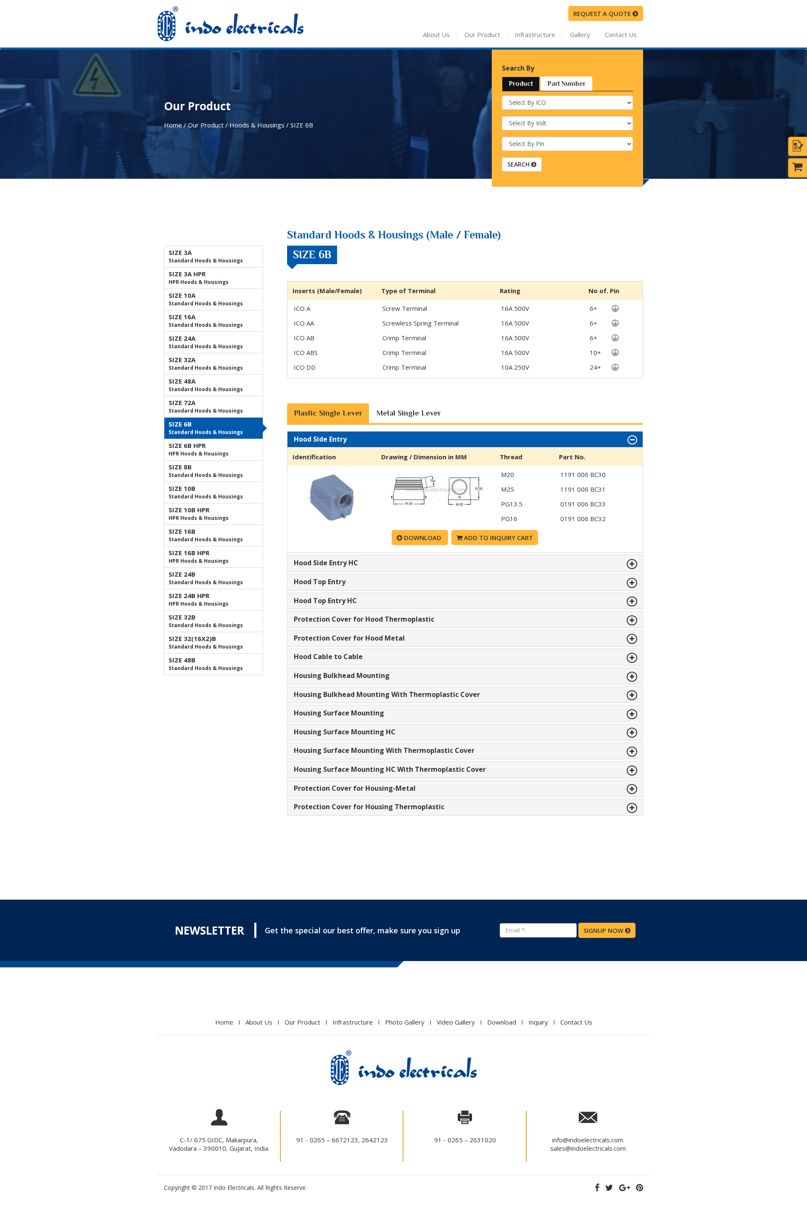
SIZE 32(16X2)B (206, 642)
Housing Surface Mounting (339, 713)
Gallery (580, 34)
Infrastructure (535, 34)
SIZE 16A (206, 320)
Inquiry (538, 1022)
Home (224, 1022)
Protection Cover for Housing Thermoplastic (369, 807)
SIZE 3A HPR (199, 278)
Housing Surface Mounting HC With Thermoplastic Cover (390, 769)
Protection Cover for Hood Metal (349, 638)
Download (422, 537)
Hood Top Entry (319, 582)
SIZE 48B (206, 664)
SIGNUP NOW (604, 930)
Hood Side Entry (320, 439)
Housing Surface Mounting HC (345, 732)
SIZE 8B (206, 471)
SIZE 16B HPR (199, 556)
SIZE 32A (206, 363)
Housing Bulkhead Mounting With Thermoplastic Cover (387, 695)
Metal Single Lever (409, 413)
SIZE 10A (206, 299)
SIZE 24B (206, 578)
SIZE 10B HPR (199, 514)
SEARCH (519, 164)
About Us (436, 34)
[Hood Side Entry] (331, 522)
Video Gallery (456, 1022)
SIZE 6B (206, 428)
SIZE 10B (206, 492)
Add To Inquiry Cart (497, 537)
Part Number (566, 83)
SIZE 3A (206, 256)
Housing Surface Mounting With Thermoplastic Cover (384, 751)
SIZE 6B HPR (199, 449)
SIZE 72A (206, 406)
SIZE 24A (206, 342)
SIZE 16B (206, 535)
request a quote (603, 13)
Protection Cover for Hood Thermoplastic (364, 619)
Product (521, 83)
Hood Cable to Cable (328, 657)
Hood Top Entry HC (325, 601)
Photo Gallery (405, 1022)
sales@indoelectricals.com (588, 1148)
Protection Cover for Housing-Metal (355, 788)
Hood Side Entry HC (326, 563)
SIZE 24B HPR (199, 599)
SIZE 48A (206, 385)
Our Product (482, 34)
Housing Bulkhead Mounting (342, 676)
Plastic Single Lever (328, 413)
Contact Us (621, 34)
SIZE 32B (206, 621)
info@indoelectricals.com (587, 1140)
